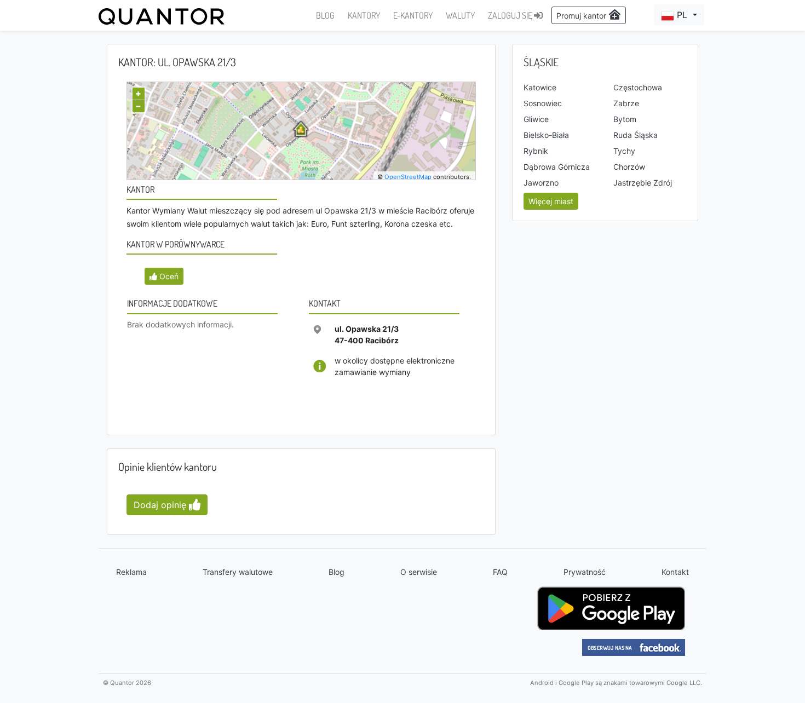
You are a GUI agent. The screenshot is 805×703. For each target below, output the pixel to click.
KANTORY (364, 15)
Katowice (540, 87)
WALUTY (460, 15)
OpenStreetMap (408, 177)
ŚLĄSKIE (541, 62)
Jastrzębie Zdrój (642, 182)
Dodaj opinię (161, 504)
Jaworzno (541, 182)
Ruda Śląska (635, 135)
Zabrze (626, 103)
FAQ (500, 572)
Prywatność (585, 572)
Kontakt (675, 572)
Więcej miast (550, 201)
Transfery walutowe (238, 572)
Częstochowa (637, 87)
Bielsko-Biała (546, 135)
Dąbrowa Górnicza (557, 166)
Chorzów (629, 166)
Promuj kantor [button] (582, 15)
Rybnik (536, 150)
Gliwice (536, 119)
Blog (336, 572)
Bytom (624, 119)
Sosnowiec (543, 103)
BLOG (325, 15)
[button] (679, 14)
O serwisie (418, 572)
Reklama (131, 572)
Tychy (624, 150)
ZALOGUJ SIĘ (511, 15)
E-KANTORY (413, 15)
